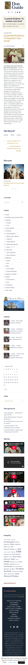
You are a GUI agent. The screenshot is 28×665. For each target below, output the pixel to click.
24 (4, 382)
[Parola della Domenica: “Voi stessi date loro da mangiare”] (14, 171)
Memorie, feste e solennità (13, 236)
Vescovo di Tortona (9, 287)
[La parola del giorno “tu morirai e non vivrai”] (14, 55)
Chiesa (12, 544)
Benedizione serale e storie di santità (14, 217)
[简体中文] (5, 583)
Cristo (5, 546)
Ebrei (16, 549)
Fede (19, 549)
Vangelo (17, 573)
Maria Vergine (17, 556)
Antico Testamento (11, 252)
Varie (8, 225)
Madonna (10, 556)
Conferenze (8, 220)
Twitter (12, 135)
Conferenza (18, 544)
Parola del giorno (14, 606)
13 (10, 377)
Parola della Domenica (14, 608)
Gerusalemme (13, 552)
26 (8, 382)
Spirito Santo (11, 573)
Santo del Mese (19, 571)
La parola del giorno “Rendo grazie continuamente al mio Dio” (13, 431)
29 (15, 382)
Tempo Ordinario (11, 241)
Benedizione (6, 544)
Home (4, 24)
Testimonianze (8, 285)
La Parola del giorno (12, 24)
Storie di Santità (14, 618)
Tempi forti (9, 239)
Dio (12, 547)
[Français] (9, 583)
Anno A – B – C (10, 247)
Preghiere (7, 277)
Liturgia (9, 222)
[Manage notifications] (3, 661)
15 (14, 377)
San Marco (12, 569)
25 (6, 382)
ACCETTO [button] (21, 662)
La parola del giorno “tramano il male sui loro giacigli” (13, 148)
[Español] (15, 583)
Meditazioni (8, 258)
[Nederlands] (7, 583)
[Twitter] (17, 12)
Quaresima (13, 564)
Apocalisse (13, 539)
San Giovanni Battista (17, 566)
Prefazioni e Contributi (11, 274)
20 (10, 380)
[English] (8, 583)
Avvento (17, 542)
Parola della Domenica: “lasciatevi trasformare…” (13, 418)
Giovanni (6, 554)
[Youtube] (19, 12)
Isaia (10, 554)
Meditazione (7, 559)
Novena (17, 559)
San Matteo (20, 569)
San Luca (6, 569)
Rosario (8, 260)
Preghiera (7, 564)
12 (8, 377)
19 (8, 380)
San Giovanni (8, 566)
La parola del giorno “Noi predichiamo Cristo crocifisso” (12, 426)
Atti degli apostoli (9, 542)
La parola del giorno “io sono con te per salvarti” (13, 422)
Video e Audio (8, 290)
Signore (5, 573)
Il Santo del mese (10, 279)
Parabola (12, 561)
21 (12, 380)
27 (10, 382)
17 (4, 380)
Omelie (7, 266)
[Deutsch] (11, 583)
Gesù (18, 551)
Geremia (8, 552)
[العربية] (4, 583)
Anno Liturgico (10, 268)
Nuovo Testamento (11, 255)
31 (4, 385)
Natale (13, 559)
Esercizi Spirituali (9, 228)
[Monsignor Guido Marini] (14, 5)
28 (13, 382)
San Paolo (7, 571)
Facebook (6, 135)
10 (4, 377)
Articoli (7, 214)
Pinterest (19, 135)
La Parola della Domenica (11, 244)
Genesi (5, 552)
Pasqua (16, 561)
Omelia (6, 561)
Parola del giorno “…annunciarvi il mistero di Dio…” (13, 414)
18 (6, 380)
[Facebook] (15, 12)
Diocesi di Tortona (9, 549)
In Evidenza (8, 231)
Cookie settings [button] (12, 662)
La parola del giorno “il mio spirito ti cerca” (13, 142)
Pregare (20, 561)
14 (12, 377)
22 (15, 380)
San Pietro (14, 571)
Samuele (17, 564)
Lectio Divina (8, 250)
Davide (9, 546)
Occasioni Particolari (12, 271)
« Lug (5, 389)
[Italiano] (12, 583)
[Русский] (13, 583)
